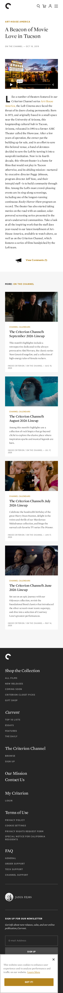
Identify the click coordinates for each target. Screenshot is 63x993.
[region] (29, 973)
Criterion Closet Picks (20, 694)
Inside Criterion (16, 366)
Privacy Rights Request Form (24, 831)
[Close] (53, 959)
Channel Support (16, 875)
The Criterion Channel (25, 748)
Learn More (33, 972)
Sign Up (10, 761)
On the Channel (14, 46)
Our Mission (16, 773)
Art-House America (17, 21)
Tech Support (14, 869)
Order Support (15, 863)
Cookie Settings (15, 825)
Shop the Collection (22, 670)
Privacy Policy (15, 820)
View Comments (36, 260)
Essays (9, 725)
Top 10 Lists (12, 719)
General (10, 858)
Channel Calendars (19, 327)
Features (11, 731)
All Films (11, 678)
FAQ (9, 850)
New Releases (14, 683)
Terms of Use (16, 812)
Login (9, 800)
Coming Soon (13, 689)
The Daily (11, 736)
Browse (10, 756)
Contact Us (14, 779)
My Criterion (16, 793)
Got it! (29, 982)
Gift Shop (11, 700)
